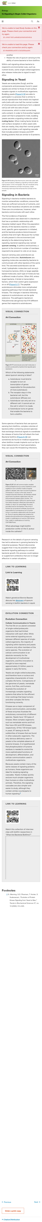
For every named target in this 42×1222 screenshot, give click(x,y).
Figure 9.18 (22, 437)
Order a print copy (13, 1211)
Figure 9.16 (20, 94)
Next (36, 1202)
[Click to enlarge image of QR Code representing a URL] (13, 585)
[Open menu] (2, 21)
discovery (20, 600)
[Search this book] (32, 21)
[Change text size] (38, 21)
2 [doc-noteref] (20, 793)
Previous (7, 1202)
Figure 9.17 (14, 284)
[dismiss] (39, 27)
